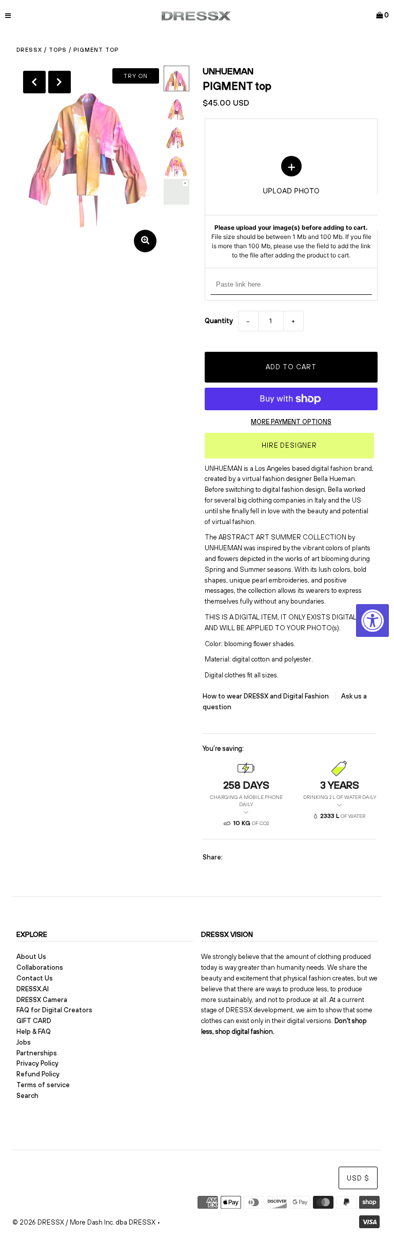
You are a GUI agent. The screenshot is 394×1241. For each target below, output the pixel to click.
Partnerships (36, 1053)
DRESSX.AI (32, 989)
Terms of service (43, 1085)
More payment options (291, 422)
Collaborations (39, 967)
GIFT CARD (33, 1021)
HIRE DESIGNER (289, 445)
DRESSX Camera (41, 1000)
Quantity (219, 321)
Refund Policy (38, 1074)
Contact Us (34, 978)
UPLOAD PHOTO (291, 207)
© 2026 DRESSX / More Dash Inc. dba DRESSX (83, 1222)
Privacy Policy (37, 1063)
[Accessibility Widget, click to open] (372, 620)
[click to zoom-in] (145, 241)
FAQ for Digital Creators (54, 1010)
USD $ (358, 1178)
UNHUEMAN (228, 71)
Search (27, 1095)
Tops (58, 50)
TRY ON (136, 76)
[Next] (59, 82)
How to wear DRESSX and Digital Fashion (266, 696)
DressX (29, 50)
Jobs (23, 1042)
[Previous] (34, 82)
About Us (31, 956)
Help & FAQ (33, 1031)
